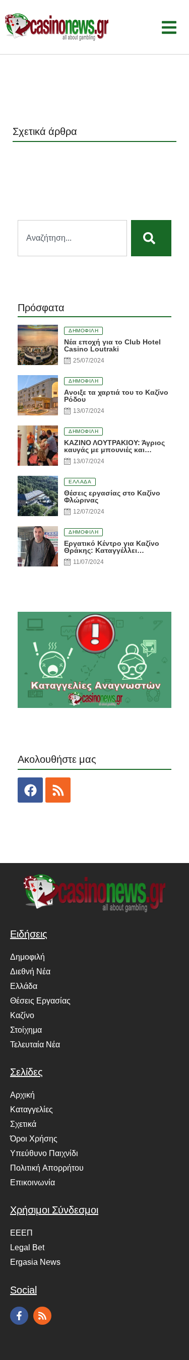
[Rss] (58, 790)
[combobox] (72, 238)
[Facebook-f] (19, 1316)
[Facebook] (30, 790)
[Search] (151, 238)
